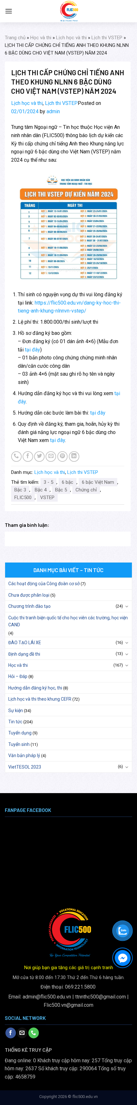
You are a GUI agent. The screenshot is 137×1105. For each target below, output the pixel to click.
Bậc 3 (20, 490)
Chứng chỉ (86, 490)
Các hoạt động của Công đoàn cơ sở (44, 583)
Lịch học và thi (71, 38)
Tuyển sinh (19, 744)
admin (53, 111)
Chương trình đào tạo (29, 606)
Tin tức (15, 721)
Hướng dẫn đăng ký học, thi (35, 687)
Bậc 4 (41, 490)
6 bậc (67, 482)
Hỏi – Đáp (17, 676)
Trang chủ (15, 38)
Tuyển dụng (20, 732)
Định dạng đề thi (24, 654)
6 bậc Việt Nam (98, 482)
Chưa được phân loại (28, 595)
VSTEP (47, 497)
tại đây (32, 350)
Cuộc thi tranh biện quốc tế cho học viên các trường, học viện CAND (68, 621)
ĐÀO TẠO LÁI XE (24, 642)
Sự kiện (15, 710)
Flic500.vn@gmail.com (68, 1005)
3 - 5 (48, 482)
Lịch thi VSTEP (106, 38)
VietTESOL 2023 (24, 767)
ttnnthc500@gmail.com (100, 997)
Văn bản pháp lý (24, 755)
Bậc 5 (61, 490)
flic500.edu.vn (85, 1096)
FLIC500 (23, 497)
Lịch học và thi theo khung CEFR (39, 699)
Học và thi (40, 38)
